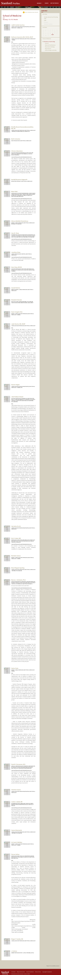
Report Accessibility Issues (53, 966)
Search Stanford (30, 971)
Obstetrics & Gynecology (49, 41)
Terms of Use (38, 971)
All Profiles (44, 14)
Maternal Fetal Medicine (50, 45)
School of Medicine (46, 38)
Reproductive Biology (50, 47)
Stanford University (5, 973)
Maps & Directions (21, 971)
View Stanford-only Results (31, 12)
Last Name (44, 27)
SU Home (13, 971)
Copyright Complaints (47, 971)
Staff (45, 20)
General (47, 43)
